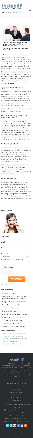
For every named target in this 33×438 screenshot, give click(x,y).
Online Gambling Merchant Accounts (13, 317)
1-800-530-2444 (11, 421)
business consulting (15, 189)
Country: (4, 254)
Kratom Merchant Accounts (11, 305)
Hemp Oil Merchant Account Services (14, 302)
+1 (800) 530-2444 (17, 12)
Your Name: (5, 236)
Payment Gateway (16, 395)
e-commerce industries (17, 139)
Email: (3, 242)
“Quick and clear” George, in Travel (13, 344)
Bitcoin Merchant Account (10, 311)
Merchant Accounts (16, 387)
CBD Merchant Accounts (10, 293)
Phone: (3, 248)
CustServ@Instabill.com (17, 415)
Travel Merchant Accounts (10, 323)
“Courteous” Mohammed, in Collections (15, 339)
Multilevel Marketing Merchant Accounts (15, 314)
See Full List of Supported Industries (13, 326)
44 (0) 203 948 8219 (23, 421)
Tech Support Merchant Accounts (12, 320)
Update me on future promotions (13, 260)
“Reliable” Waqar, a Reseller (11, 341)
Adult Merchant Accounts (10, 308)
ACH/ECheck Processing (16, 392)
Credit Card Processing (16, 397)
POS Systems (16, 389)
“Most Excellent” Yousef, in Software (14, 333)
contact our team (22, 109)
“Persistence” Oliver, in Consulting (13, 336)
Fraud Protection (16, 400)
